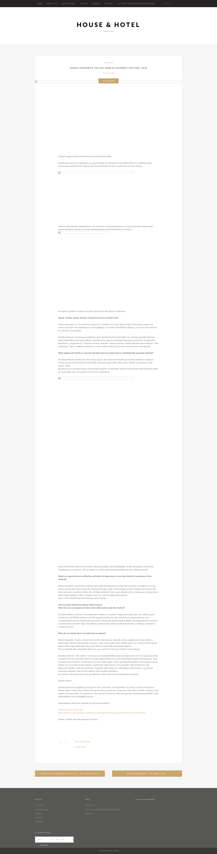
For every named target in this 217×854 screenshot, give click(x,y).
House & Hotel (108, 24)
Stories (108, 4)
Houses (96, 4)
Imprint (89, 814)
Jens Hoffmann (82, 742)
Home (39, 4)
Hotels (84, 4)
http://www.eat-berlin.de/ (70, 710)
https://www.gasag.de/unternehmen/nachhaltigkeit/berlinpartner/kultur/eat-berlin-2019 (102, 713)
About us (52, 4)
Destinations (68, 4)
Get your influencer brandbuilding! (136, 4)
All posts (108, 73)
